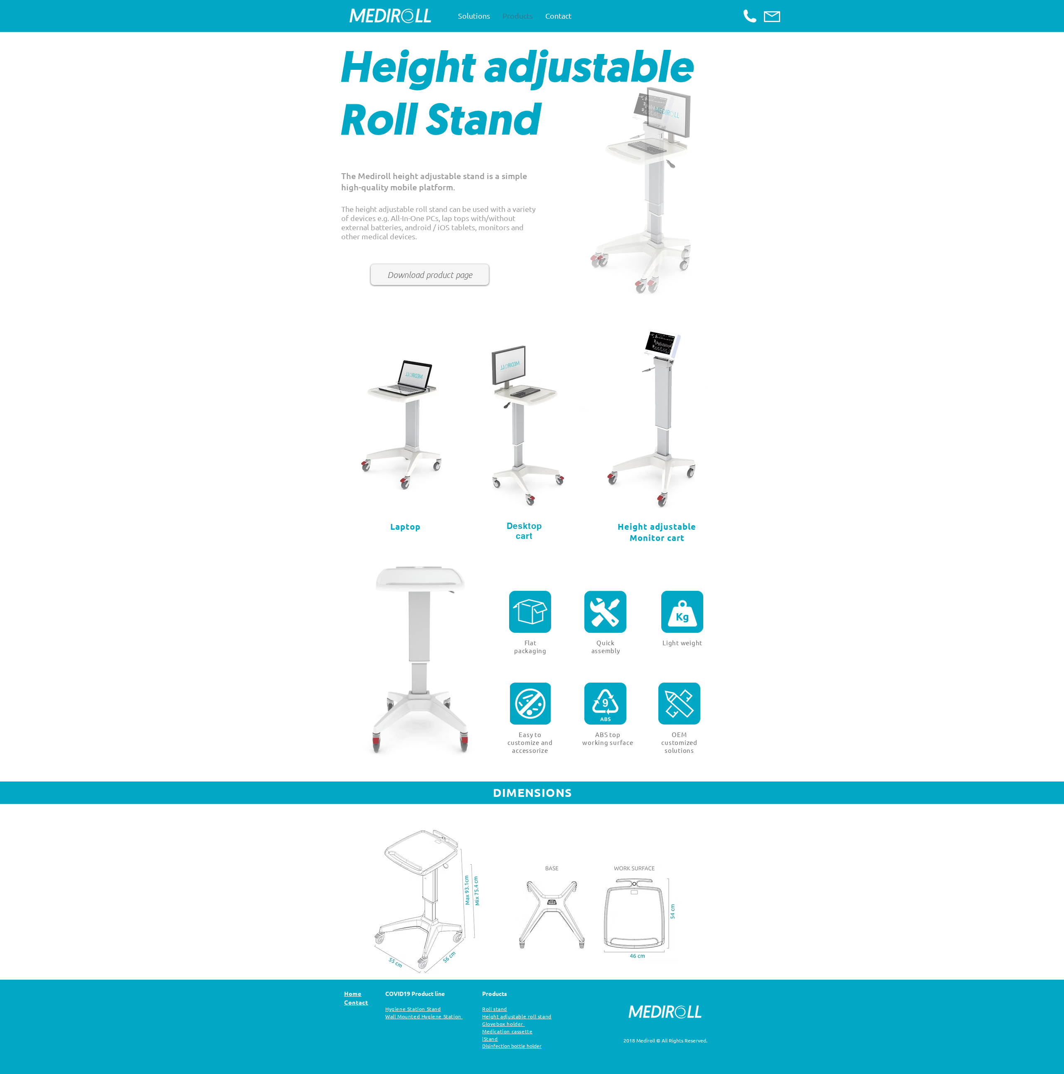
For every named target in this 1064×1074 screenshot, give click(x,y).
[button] (648, 190)
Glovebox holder (502, 1023)
